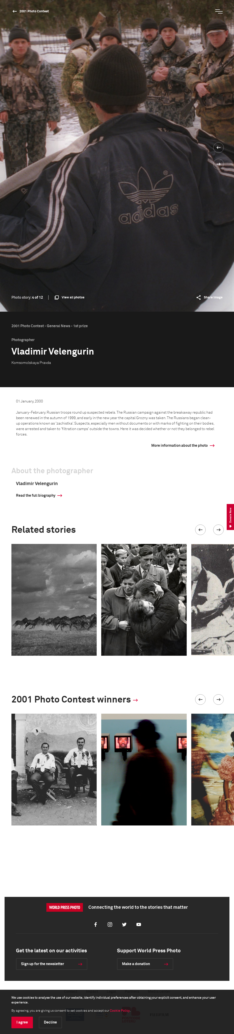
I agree (22, 1022)
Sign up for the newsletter (42, 964)
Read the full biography (35, 495)
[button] (200, 530)
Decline (50, 1022)
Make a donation (136, 964)
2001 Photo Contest (34, 11)
